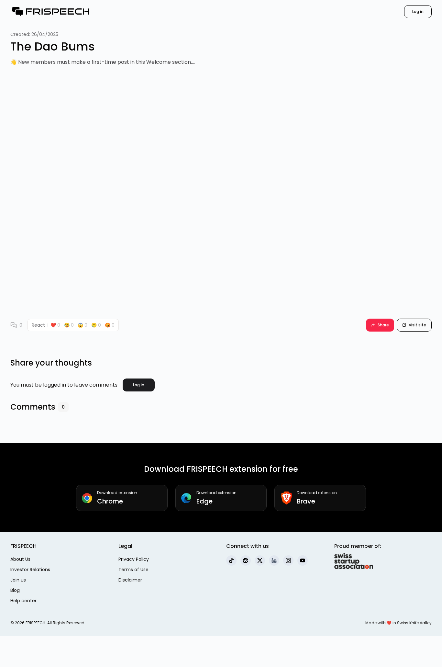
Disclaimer (130, 580)
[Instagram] (288, 560)
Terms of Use (133, 569)
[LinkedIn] (274, 560)
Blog (15, 590)
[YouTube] (302, 560)
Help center (23, 600)
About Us (20, 559)
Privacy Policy (133, 559)
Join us (18, 580)
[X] (260, 560)
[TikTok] (231, 560)
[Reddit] (245, 560)
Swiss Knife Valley (414, 623)
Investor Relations (30, 569)
